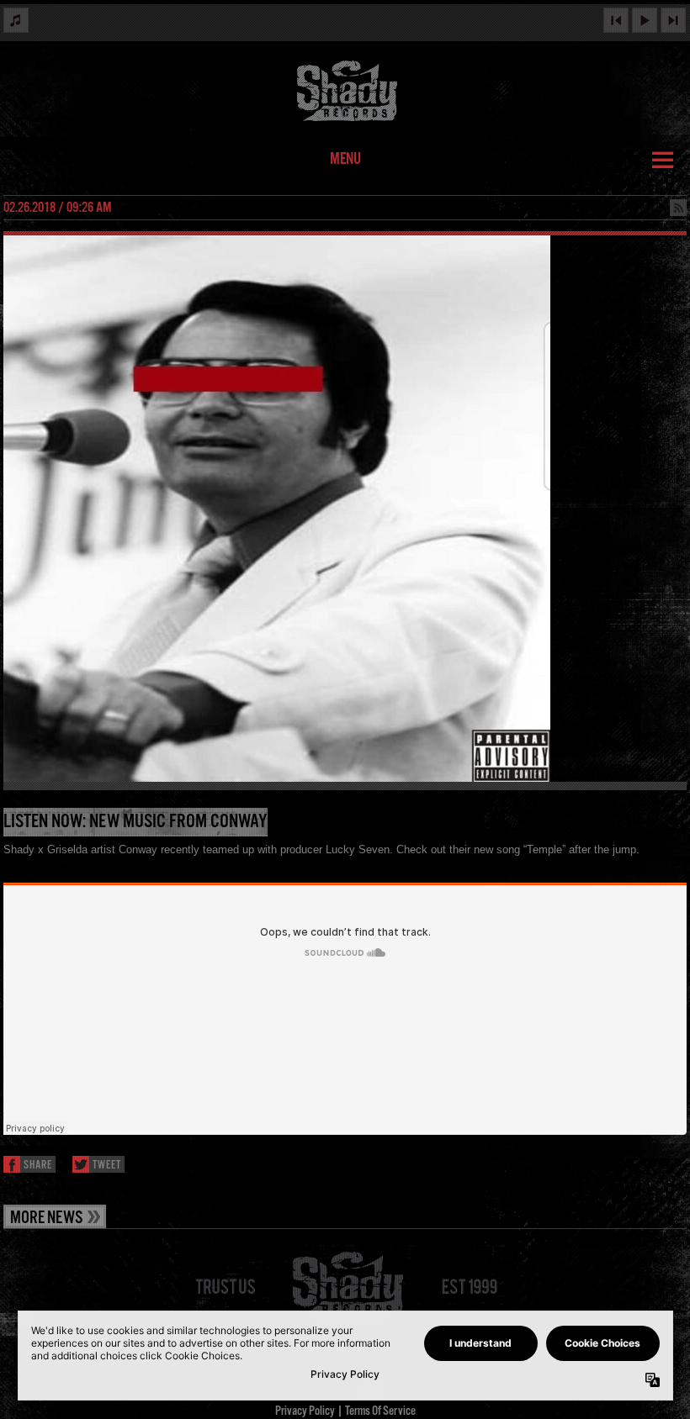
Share (38, 1165)
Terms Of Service (380, 1411)
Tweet (107, 1165)
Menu (345, 160)
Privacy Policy (305, 1411)
